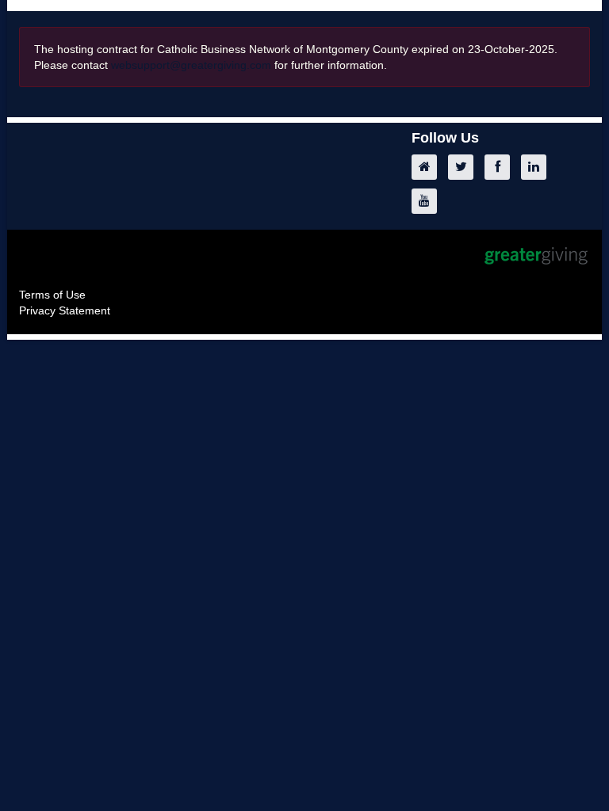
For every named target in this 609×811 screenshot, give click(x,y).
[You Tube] (428, 201)
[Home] (428, 167)
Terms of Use (52, 294)
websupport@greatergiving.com (191, 65)
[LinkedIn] (537, 167)
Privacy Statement (64, 310)
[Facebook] (501, 167)
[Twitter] (464, 167)
